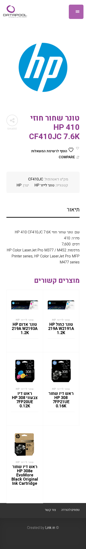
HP (19, 185)
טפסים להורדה (70, 510)
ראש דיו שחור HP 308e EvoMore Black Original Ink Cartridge (24, 475)
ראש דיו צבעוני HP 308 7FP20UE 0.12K (25, 399)
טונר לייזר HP (44, 185)
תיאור (73, 210)
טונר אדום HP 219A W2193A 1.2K (25, 328)
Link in (50, 528)
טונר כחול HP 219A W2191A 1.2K (61, 328)
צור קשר (50, 510)
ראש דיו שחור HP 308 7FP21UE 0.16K (61, 399)
